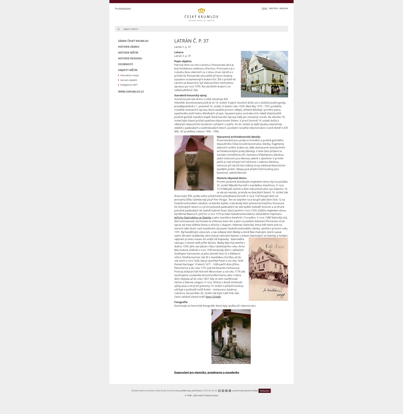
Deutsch (273, 8)
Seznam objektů (128, 80)
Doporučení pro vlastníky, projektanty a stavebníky (206, 372)
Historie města (128, 52)
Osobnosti (125, 64)
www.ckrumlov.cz (131, 91)
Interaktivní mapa (129, 75)
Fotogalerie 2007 (129, 84)
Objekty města (130, 29)
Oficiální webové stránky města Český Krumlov (153, 390)
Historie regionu (130, 58)
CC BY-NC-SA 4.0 (209, 390)
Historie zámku (128, 46)
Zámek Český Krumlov (133, 41)
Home (118, 29)
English (284, 8)
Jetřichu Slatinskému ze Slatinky (192, 217)
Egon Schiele (213, 296)
